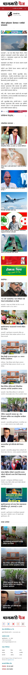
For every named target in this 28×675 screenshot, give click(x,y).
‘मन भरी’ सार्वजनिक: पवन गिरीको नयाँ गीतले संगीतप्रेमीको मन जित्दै (13, 300)
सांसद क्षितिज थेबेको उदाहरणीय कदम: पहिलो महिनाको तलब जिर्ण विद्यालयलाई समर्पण (13, 474)
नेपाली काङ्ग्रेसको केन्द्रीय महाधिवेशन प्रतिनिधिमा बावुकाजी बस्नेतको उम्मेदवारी (13, 231)
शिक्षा (12, 653)
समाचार (3, 653)
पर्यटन (20, 650)
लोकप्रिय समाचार (7, 123)
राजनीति (21, 653)
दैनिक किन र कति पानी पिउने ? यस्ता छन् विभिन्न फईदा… (13, 167)
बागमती (3, 655)
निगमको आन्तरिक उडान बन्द (8, 210)
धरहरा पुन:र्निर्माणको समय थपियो (9, 252)
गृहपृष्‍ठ (3, 650)
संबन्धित (4, 280)
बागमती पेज (16, 14)
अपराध (20, 655)
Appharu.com (11, 660)
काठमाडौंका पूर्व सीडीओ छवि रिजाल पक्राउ (12, 445)
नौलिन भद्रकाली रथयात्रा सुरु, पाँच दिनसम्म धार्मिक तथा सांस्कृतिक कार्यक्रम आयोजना (13, 416)
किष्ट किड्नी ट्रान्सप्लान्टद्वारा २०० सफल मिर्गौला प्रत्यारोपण (12, 358)
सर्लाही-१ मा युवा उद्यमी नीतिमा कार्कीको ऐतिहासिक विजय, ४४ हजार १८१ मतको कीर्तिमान (13, 145)
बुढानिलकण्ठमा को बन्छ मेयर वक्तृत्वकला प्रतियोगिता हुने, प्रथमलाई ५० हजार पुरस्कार (13, 507)
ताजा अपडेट (5, 522)
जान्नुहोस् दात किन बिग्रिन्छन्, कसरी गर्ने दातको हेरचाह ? (13, 189)
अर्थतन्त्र (12, 655)
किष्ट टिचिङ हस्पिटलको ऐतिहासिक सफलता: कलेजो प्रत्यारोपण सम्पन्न (11, 387)
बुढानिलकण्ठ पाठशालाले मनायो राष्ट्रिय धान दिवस (13, 328)
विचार (12, 650)
